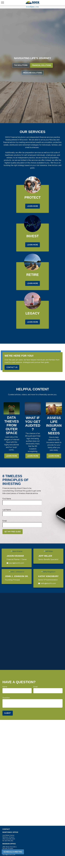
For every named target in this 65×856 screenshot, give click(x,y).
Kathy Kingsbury (48, 576)
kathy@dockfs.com (48, 583)
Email (4, 521)
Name (4, 687)
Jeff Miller (45, 556)
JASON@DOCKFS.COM (8, 854)
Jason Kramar (15, 556)
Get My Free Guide (12, 532)
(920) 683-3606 (10, 839)
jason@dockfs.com (16, 563)
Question (6, 698)
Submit (7, 713)
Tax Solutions (21, 65)
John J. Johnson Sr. (16, 576)
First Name (6, 499)
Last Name (6, 510)
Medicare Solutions (32, 73)
